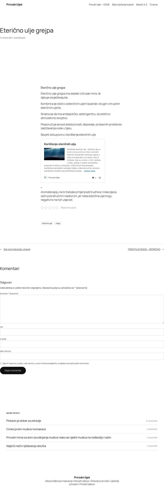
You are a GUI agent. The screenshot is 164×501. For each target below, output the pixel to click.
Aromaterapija (19, 37)
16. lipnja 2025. (152, 421)
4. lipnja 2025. (152, 446)
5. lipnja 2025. (152, 429)
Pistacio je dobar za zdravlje (23, 420)
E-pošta (3, 339)
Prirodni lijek (14, 4)
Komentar (9, 293)
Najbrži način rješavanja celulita (26, 445)
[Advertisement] (77, 66)
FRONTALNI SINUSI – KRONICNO (144, 249)
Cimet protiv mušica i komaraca (26, 429)
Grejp (58, 223)
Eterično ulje (47, 223)
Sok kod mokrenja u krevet (17, 249)
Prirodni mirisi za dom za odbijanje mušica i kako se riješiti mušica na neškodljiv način (58, 437)
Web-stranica (5, 351)
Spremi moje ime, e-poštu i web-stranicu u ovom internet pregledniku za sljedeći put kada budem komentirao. (46, 363)
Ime (1, 327)
